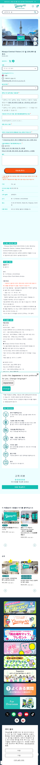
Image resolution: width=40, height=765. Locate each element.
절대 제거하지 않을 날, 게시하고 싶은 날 (22, 102)
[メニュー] (3, 6)
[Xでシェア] (10, 61)
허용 (19, 750)
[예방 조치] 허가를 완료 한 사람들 (13, 148)
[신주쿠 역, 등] (35, 12)
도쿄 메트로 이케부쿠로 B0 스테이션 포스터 (9, 579)
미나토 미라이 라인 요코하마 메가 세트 (29, 581)
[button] (35, 43)
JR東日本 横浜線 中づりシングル (10, 528)
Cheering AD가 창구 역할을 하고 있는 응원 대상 (20, 140)
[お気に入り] (33, 6)
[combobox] (20, 12)
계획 (3, 65)
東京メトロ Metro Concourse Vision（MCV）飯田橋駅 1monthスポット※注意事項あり (29, 531)
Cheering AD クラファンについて (13, 81)
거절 (19, 755)
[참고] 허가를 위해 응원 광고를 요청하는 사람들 (18, 151)
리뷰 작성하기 (20, 487)
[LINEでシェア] (13, 61)
